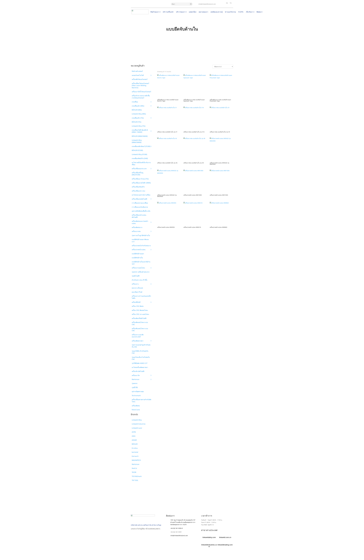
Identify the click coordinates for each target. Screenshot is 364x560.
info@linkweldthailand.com (207, 4)
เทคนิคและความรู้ (217, 12)
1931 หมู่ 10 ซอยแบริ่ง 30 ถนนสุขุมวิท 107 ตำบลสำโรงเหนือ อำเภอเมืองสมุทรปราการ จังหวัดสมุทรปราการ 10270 (182, 522)
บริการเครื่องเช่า (168, 12)
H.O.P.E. (241, 12)
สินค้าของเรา (155, 12)
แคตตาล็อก (192, 12)
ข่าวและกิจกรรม (230, 12)
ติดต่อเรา (260, 12)
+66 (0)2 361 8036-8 (176, 528)
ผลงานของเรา (203, 12)
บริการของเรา (180, 12)
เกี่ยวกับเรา (249, 12)
